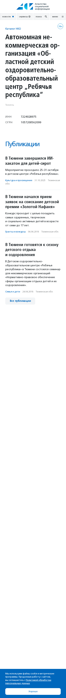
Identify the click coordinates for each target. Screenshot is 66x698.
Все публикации (20, 301)
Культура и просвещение (18, 180)
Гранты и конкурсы (15, 231)
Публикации (22, 144)
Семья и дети (12, 291)
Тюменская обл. (50, 231)
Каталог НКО (13, 28)
